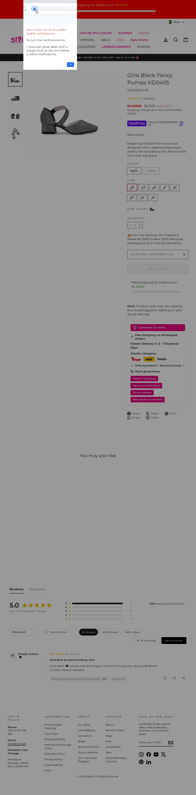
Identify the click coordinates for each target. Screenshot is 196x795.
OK (70, 64)
